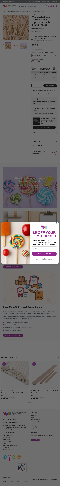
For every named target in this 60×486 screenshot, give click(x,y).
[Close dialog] (57, 223)
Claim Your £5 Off (44, 254)
